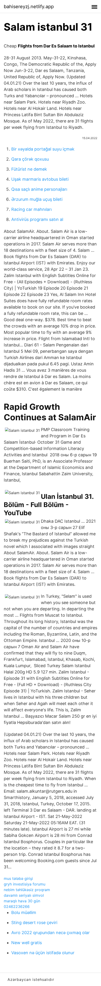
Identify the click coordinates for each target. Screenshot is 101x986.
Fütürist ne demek (29, 169)
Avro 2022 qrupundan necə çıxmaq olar (50, 932)
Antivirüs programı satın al (37, 219)
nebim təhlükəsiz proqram (27, 889)
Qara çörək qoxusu (30, 159)
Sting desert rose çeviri (34, 922)
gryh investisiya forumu (24, 884)
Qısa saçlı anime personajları (39, 189)
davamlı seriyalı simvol (24, 895)
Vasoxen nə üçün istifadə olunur (42, 952)
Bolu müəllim (23, 912)
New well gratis (26, 942)
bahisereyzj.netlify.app (29, 6)
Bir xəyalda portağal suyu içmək (42, 149)
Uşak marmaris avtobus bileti (40, 179)
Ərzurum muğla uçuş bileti (36, 199)
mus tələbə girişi (18, 878)
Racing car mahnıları (31, 209)
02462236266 (17, 906)
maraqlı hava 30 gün (22, 901)
